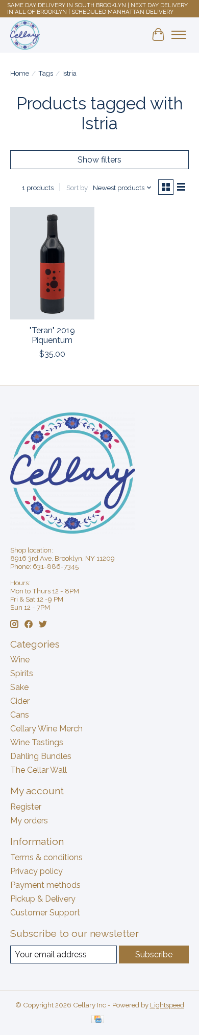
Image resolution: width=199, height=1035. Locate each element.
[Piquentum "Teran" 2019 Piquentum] (52, 263)
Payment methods (45, 885)
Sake (19, 687)
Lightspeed (167, 1005)
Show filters (99, 160)
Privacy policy (36, 871)
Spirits (21, 673)
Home (19, 73)
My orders (29, 820)
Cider (20, 701)
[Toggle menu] (178, 35)
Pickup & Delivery (43, 899)
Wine (20, 659)
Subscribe (153, 954)
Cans (19, 715)
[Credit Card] (97, 1020)
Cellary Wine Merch (46, 728)
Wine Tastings (36, 742)
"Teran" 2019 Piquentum (52, 335)
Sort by (77, 187)
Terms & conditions (46, 857)
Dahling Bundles (40, 756)
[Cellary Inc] (25, 34)
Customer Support (45, 912)
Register (25, 807)
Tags (45, 73)
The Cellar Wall (38, 770)
